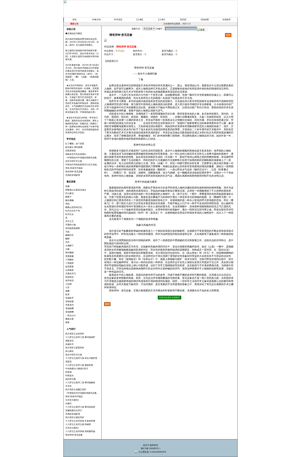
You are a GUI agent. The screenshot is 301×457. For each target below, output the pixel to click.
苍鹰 (67, 186)
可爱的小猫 (70, 225)
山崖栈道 (69, 270)
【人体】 (161, 19)
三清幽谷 (69, 259)
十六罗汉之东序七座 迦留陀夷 (79, 365)
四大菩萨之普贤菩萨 (74, 347)
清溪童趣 (69, 256)
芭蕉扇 (68, 372)
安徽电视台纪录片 (73, 410)
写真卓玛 (69, 305)
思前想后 (69, 277)
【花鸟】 (183, 19)
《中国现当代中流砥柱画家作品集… (82, 157)
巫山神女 (69, 351)
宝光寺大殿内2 (72, 400)
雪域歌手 (69, 298)
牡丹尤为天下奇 (72, 211)
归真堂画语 (70, 150)
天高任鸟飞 (70, 273)
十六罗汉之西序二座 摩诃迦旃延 (80, 382)
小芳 (67, 287)
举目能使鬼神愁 (72, 228)
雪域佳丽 (69, 301)
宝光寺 (68, 386)
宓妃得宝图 (70, 379)
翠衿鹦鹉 (69, 252)
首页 (74, 19)
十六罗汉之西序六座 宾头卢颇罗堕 (81, 358)
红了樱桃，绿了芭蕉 (74, 143)
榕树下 (68, 197)
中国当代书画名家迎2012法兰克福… (82, 164)
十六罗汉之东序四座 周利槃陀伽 (80, 431)
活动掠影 (205, 19)
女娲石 (68, 403)
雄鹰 (67, 291)
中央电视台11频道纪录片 (76, 368)
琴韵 (67, 204)
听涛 (67, 294)
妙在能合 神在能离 (74, 147)
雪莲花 (68, 361)
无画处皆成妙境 (72, 175)
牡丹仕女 (69, 214)
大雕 (67, 249)
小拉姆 (68, 284)
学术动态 (118, 19)
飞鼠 (67, 232)
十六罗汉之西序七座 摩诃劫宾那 (80, 407)
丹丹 (67, 242)
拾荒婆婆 (69, 266)
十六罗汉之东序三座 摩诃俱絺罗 (80, 337)
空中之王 (69, 221)
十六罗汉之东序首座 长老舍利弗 (80, 421)
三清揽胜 (69, 263)
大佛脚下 (69, 245)
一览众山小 (70, 315)
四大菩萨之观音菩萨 (74, 417)
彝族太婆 (69, 319)
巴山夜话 (69, 193)
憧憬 (67, 322)
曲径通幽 (69, 200)
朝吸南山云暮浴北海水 (75, 190)
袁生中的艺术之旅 (73, 161)
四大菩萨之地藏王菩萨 (75, 389)
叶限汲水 (69, 375)
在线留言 (226, 19)
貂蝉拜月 (69, 235)
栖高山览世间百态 (73, 207)
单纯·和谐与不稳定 (74, 168)
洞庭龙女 (69, 340)
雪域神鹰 (69, 312)
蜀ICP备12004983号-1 (150, 448)
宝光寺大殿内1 (72, 428)
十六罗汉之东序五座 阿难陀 (78, 424)
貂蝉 (67, 238)
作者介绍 (96, 19)
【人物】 (140, 19)
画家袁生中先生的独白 (75, 154)
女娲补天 (69, 344)
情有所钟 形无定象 (74, 171)
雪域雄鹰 (69, 308)
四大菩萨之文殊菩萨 (74, 334)
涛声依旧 (69, 280)
